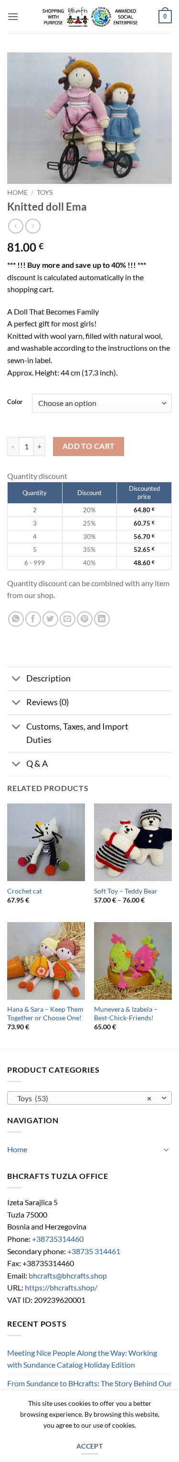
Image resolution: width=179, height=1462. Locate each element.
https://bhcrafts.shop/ (61, 1287)
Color (14, 402)
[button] (13, 16)
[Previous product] (32, 226)
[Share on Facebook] (33, 619)
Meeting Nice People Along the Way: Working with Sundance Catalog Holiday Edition (82, 1359)
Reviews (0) (47, 702)
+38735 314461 (93, 1251)
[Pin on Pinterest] (85, 619)
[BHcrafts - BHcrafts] (89, 17)
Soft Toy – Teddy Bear (126, 891)
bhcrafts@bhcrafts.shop (68, 1275)
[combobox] (89, 1098)
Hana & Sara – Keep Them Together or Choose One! (45, 1013)
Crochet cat (24, 891)
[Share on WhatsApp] (16, 619)
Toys (45, 192)
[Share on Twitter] (50, 619)
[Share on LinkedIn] (102, 619)
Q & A (37, 764)
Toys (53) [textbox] (84, 1098)
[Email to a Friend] (67, 619)
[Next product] (15, 226)
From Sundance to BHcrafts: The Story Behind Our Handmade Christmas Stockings (89, 1389)
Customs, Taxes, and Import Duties (77, 733)
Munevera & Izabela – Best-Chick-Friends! (126, 1013)
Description (48, 678)
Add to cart (89, 446)
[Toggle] (16, 680)
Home (17, 192)
